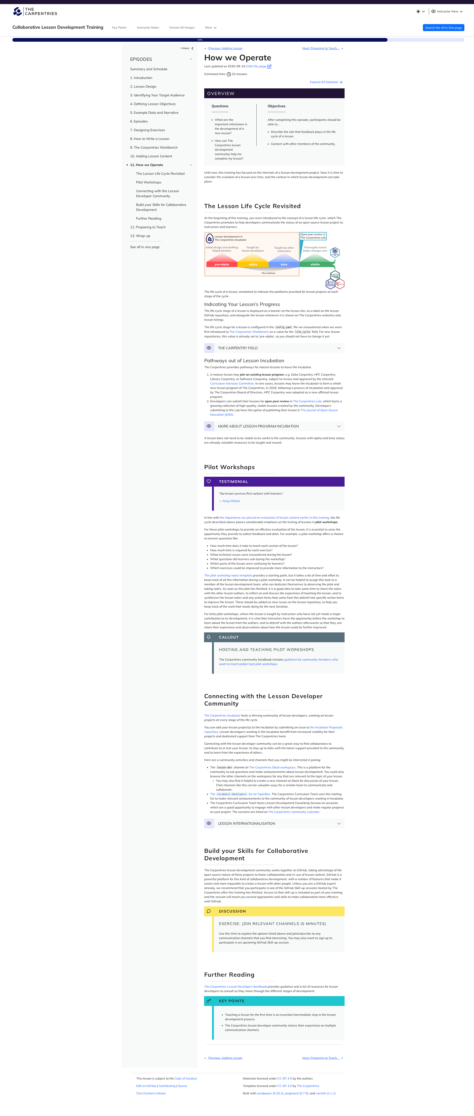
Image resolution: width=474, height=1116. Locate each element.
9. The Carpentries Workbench (154, 147)
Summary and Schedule (148, 69)
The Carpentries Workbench (248, 332)
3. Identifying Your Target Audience (157, 95)
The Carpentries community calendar (293, 812)
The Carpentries (308, 1086)
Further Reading (148, 218)
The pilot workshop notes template (228, 575)
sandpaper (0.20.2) (270, 1093)
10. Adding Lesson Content (151, 156)
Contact (149, 1093)
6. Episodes (139, 121)
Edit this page (257, 66)
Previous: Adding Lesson (225, 48)
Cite (139, 1093)
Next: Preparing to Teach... (321, 48)
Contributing (167, 1086)
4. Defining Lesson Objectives (153, 104)
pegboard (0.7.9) (296, 1093)
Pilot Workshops (148, 182)
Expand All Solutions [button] (324, 82)
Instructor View (448, 11)
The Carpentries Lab (307, 401)
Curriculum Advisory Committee (232, 383)
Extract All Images (182, 27)
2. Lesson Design (143, 86)
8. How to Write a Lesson (149, 139)
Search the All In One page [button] (443, 27)
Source (182, 1086)
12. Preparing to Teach (148, 227)
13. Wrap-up (140, 236)
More (209, 27)
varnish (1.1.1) (326, 1093)
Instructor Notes (148, 27)
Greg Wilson (231, 501)
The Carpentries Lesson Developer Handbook (235, 986)
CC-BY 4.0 (285, 1078)
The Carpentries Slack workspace (272, 767)
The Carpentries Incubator (222, 715)
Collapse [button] (185, 48)
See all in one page (145, 247)
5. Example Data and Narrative (154, 112)
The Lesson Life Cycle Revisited (160, 173)
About (161, 1093)
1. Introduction (141, 78)
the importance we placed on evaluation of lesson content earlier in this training (274, 517)
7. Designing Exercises (147, 130)
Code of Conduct (186, 1078)
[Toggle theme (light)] (420, 11)
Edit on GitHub (146, 1086)
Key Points (119, 27)
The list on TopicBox (240, 794)
